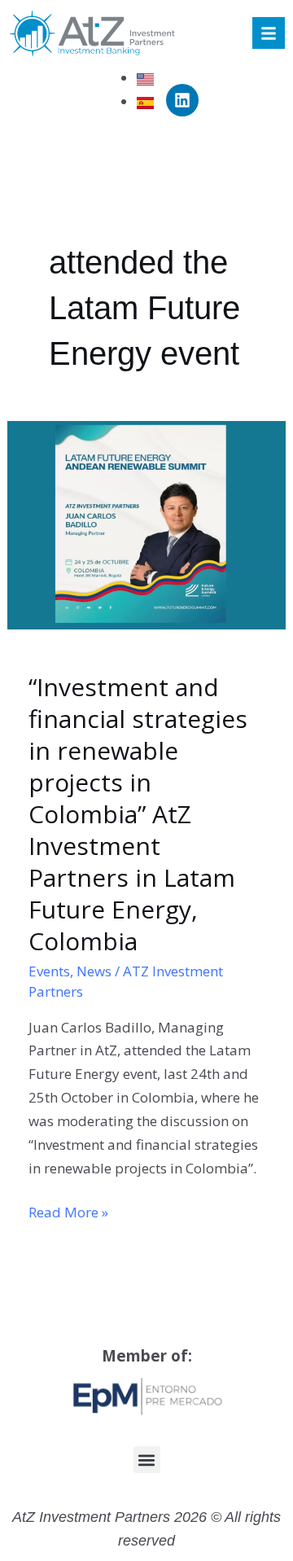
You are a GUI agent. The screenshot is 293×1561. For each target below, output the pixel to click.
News (94, 971)
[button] (146, 1459)
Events (49, 971)
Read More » (68, 1211)
